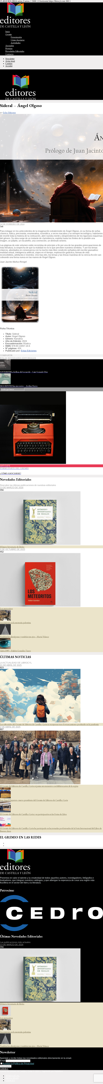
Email (2, 1060)
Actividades (16, 42)
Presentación (16, 37)
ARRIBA (4, 1069)
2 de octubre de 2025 (12, 549)
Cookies (8, 63)
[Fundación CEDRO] (51, 930)
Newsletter (9, 59)
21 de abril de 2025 (11, 665)
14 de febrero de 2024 (12, 224)
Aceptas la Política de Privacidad (18, 1063)
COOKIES (10, 1080)
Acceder (8, 66)
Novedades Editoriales (14, 51)
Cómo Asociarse (18, 40)
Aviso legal (10, 61)
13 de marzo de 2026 (11, 487)
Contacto (9, 54)
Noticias (8, 48)
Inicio (7, 31)
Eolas (3, 358)
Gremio (8, 34)
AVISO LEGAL (12, 1076)
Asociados (9, 45)
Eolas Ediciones (9, 112)
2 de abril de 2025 (10, 727)
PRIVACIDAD (12, 1078)
